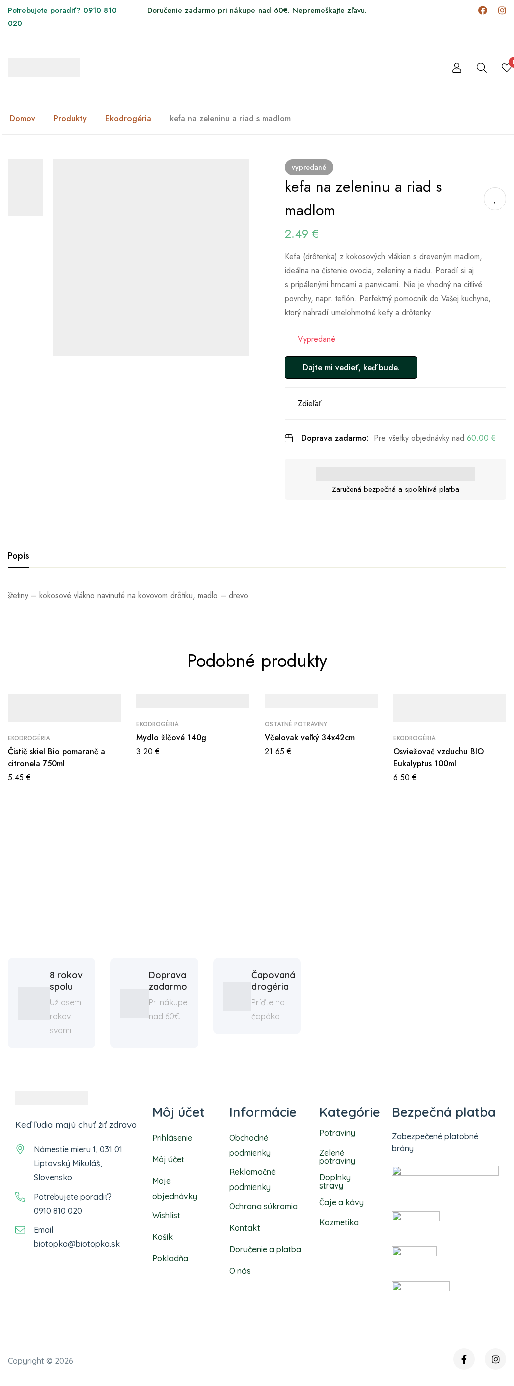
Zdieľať (310, 403)
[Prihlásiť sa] (456, 67)
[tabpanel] (257, 595)
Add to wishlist (495, 198)
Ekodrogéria (128, 118)
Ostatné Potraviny (296, 724)
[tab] (18, 556)
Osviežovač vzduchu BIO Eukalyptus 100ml (438, 757)
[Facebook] (483, 10)
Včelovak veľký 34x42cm (310, 737)
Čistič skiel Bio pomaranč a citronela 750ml (56, 757)
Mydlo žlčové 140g (171, 737)
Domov (22, 118)
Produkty (70, 118)
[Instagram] (502, 10)
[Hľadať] (481, 67)
